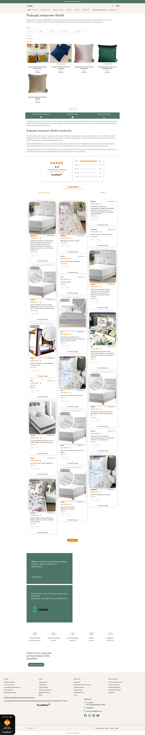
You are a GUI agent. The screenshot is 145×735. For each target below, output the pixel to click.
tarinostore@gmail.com (94, 711)
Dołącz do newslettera (36, 664)
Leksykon (111, 692)
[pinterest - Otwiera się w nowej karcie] (93, 715)
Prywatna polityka (99, 728)
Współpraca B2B (9, 682)
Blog (40, 695)
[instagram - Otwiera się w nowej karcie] (89, 715)
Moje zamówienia (79, 687)
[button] (67, 187)
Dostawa (111, 728)
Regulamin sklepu (44, 692)
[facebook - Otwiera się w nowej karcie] (85, 715)
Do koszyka (46, 60)
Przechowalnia (78, 690)
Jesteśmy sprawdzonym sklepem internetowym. (19, 697)
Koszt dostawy (8, 690)
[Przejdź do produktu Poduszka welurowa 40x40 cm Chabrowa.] (61, 53)
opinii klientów (56, 169)
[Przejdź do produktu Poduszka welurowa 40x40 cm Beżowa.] (38, 83)
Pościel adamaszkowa (115, 682)
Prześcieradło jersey (114, 690)
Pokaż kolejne (72, 540)
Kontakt (116, 728)
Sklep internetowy (72, 733)
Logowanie (77, 682)
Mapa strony (42, 685)
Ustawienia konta (79, 692)
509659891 (90, 708)
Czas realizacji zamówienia (12, 687)
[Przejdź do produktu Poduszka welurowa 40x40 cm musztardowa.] (38, 53)
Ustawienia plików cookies (82, 685)
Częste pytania (43, 687)
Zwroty (106, 728)
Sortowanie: (30, 38)
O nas (75, 695)
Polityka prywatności (45, 690)
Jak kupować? (43, 682)
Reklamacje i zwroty (10, 692)
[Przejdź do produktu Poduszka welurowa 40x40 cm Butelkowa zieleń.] (107, 53)
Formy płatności (9, 685)
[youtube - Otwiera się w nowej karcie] (97, 715)
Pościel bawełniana (114, 687)
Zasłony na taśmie (113, 685)
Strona (69, 109)
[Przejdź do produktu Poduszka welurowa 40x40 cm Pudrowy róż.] (84, 53)
